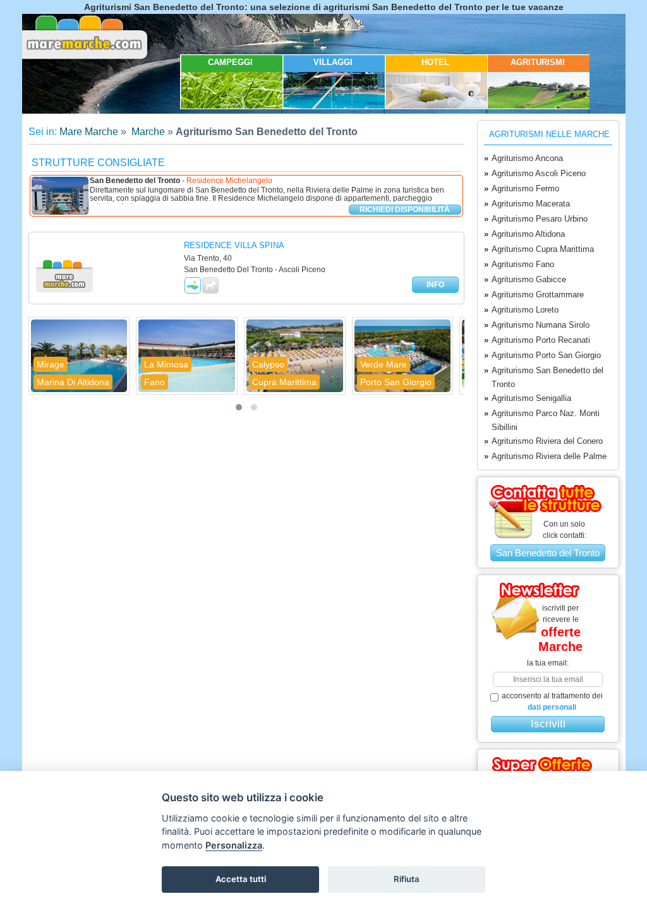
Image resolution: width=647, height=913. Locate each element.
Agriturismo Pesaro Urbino (536, 219)
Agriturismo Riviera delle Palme (545, 456)
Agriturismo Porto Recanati (537, 340)
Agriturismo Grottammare (534, 294)
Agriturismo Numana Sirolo (537, 325)
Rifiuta (407, 879)
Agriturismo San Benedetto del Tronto (543, 377)
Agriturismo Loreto (521, 309)
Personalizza (233, 845)
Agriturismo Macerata (527, 203)
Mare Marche (88, 131)
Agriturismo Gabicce (525, 279)
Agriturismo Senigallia (527, 398)
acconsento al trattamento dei (552, 701)
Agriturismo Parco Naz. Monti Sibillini (542, 420)
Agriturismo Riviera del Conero (543, 441)
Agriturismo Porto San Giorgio (542, 355)
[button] (238, 407)
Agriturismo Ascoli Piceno (535, 173)
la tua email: (548, 663)
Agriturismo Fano (519, 264)
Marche (147, 131)
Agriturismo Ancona (523, 158)
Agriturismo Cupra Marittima (539, 249)
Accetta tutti (240, 879)
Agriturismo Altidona (524, 234)
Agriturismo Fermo (521, 188)
